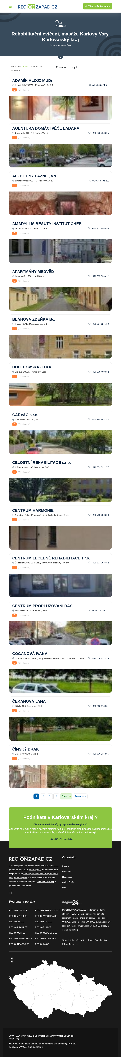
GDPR (69, 1036)
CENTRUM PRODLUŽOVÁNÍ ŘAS (42, 606)
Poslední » (80, 796)
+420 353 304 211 (100, 181)
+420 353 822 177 (100, 467)
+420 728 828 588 (100, 515)
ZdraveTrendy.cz (70, 944)
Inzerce (65, 866)
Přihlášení (67, 871)
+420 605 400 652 (100, 372)
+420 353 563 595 (100, 133)
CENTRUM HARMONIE (33, 510)
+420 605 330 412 (100, 276)
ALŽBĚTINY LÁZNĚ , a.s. (34, 176)
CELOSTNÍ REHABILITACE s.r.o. (41, 462)
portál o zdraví (85, 940)
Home (52, 45)
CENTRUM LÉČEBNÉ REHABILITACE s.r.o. (51, 558)
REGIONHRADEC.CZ (19, 944)
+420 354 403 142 (100, 419)
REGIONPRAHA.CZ (18, 927)
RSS (64, 887)
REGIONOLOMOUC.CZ (46, 933)
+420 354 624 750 (100, 324)
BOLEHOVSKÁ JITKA (31, 367)
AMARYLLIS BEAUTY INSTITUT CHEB (47, 224)
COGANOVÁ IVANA (30, 654)
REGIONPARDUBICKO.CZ (47, 910)
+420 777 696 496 (100, 228)
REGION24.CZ (42, 944)
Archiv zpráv (68, 882)
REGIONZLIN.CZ (43, 927)
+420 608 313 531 (100, 706)
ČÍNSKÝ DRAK (25, 749)
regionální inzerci (45, 881)
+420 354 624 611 (100, 85)
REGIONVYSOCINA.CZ (46, 916)
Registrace (104, 6)
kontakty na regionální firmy (36, 873)
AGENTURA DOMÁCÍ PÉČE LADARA (45, 128)
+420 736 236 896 (100, 754)
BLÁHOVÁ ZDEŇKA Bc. (33, 319)
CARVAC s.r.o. (25, 415)
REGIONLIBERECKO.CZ (20, 938)
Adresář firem (65, 45)
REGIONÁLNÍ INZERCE (60, 839)
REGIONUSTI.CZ (17, 933)
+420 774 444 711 (100, 610)
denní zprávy (35, 869)
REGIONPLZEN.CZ (18, 910)
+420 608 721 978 (100, 658)
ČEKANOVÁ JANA (29, 701)
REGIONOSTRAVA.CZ (45, 938)
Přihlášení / (93, 6)
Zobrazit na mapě (67, 67)
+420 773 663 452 (100, 563)
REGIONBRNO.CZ (44, 921)
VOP (11, 1039)
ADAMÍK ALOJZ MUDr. (32, 80)
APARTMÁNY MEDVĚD (33, 272)
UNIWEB (66, 922)
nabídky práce (20, 877)
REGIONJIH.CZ (16, 921)
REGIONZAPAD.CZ (18, 916)
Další (65, 796)
